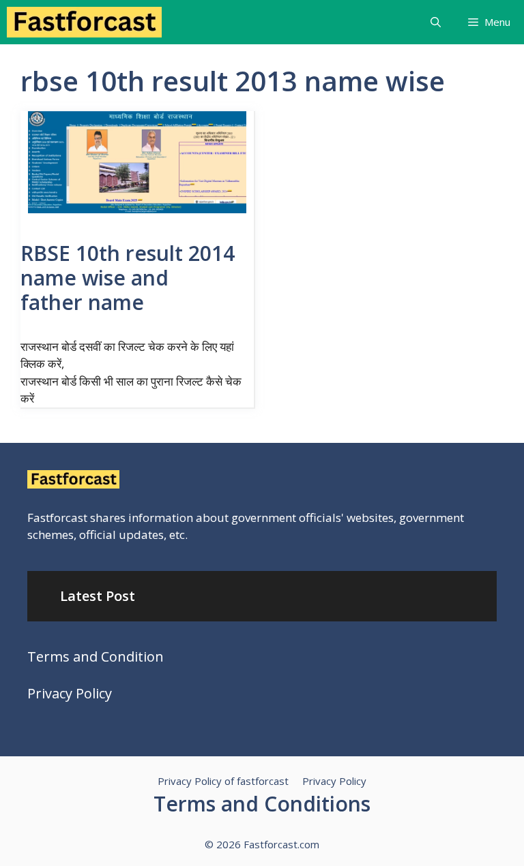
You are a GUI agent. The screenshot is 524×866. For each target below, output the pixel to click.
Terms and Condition (95, 656)
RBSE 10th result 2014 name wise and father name (127, 277)
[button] (435, 22)
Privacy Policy (69, 693)
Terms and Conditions (262, 804)
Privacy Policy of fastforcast (223, 781)
